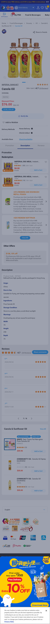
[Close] (46, 610)
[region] (25, 615)
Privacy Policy (9, 621)
